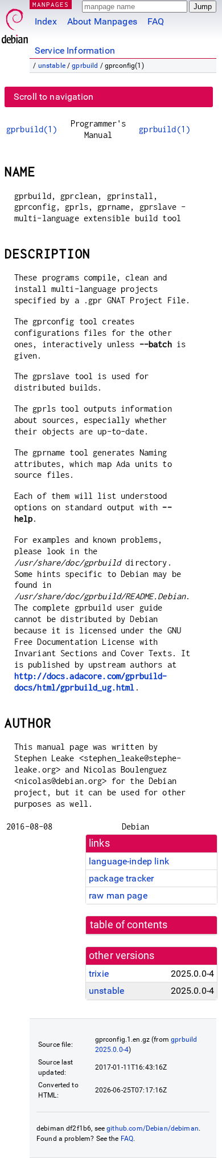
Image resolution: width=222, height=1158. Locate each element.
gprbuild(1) (31, 129)
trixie (99, 973)
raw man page (118, 895)
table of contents (129, 925)
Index (46, 21)
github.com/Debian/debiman (152, 1128)
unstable (51, 66)
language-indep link (129, 861)
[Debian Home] (15, 23)
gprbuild (85, 66)
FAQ (155, 21)
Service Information (75, 50)
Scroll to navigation (53, 96)
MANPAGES (50, 4)
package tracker (121, 878)
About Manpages (102, 21)
